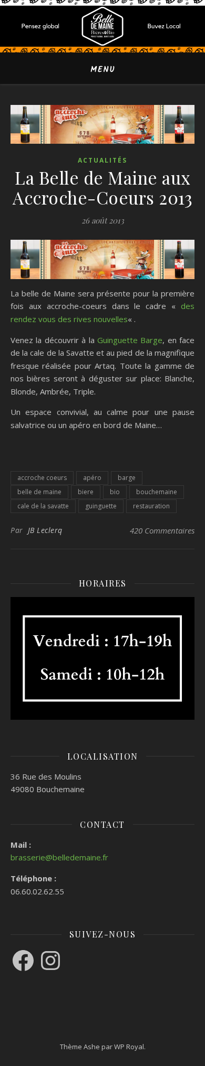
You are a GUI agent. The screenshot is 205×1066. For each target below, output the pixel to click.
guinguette (101, 506)
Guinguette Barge (129, 340)
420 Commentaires (162, 530)
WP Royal (129, 1046)
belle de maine (39, 491)
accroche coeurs (42, 477)
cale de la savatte (43, 506)
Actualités (102, 160)
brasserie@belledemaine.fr (59, 857)
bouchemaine (156, 491)
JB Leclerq (45, 530)
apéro (92, 477)
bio (115, 491)
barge (127, 477)
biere (86, 491)
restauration (151, 506)
